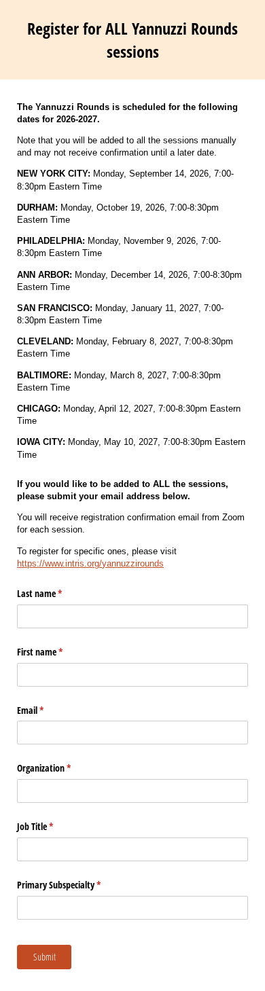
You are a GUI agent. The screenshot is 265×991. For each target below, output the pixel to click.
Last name (55, 593)
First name (55, 651)
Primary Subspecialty (74, 884)
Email (46, 710)
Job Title (51, 826)
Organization (60, 767)
